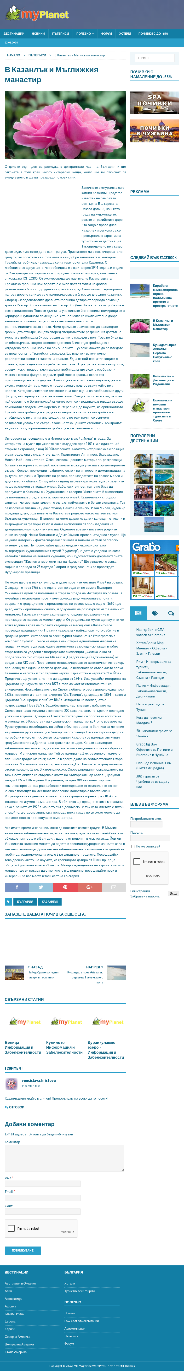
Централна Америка (19, 1344)
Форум (106, 33)
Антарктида (13, 1299)
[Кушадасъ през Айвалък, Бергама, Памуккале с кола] (140, 350)
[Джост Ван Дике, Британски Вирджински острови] (143, 461)
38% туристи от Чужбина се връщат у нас (152, 781)
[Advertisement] (41, 215)
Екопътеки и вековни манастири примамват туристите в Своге (162, 410)
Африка (10, 1306)
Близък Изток (14, 1314)
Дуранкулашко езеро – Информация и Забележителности (106, 1050)
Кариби (10, 1329)
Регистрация (140, 891)
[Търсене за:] (155, 58)
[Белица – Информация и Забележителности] (24, 1023)
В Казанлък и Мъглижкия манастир (163, 325)
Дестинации (14, 33)
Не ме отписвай (148, 846)
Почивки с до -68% (153, 33)
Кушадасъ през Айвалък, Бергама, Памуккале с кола (164, 353)
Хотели (125, 33)
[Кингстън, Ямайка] (143, 493)
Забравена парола (145, 896)
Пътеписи (60, 33)
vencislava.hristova (39, 1080)
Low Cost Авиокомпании (81, 1321)
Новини (38, 33)
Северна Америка (17, 1337)
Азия (8, 1291)
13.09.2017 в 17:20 (31, 1086)
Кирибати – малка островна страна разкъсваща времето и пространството (165, 296)
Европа (10, 1321)
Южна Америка (16, 1352)
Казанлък (50, 901)
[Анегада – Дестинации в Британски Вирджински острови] (164, 461)
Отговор (16, 1107)
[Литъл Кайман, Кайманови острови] (143, 508)
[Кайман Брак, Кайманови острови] (164, 508)
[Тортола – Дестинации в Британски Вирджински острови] (164, 477)
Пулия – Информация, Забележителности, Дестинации (153, 691)
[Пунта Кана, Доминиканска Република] (164, 493)
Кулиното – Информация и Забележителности (64, 1047)
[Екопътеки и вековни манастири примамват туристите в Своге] (140, 405)
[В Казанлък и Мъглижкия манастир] (140, 326)
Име (8, 1178)
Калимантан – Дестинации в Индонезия (163, 380)
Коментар (12, 1142)
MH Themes (127, 1366)
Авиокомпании (74, 1328)
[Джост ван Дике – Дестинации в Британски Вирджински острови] (143, 477)
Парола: (136, 832)
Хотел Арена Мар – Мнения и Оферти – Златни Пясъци (151, 648)
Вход (173, 893)
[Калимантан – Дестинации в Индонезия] (140, 381)
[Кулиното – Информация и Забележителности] (65, 1023)
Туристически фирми (79, 1291)
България (25, 901)
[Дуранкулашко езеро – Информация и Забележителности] (107, 1023)
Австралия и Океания (20, 1283)
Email (9, 1192)
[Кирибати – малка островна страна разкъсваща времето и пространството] (140, 291)
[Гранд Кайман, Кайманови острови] (154, 524)
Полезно (83, 33)
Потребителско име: (146, 818)
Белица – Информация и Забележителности (23, 1047)
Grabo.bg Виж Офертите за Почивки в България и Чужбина (154, 749)
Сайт (8, 1206)
